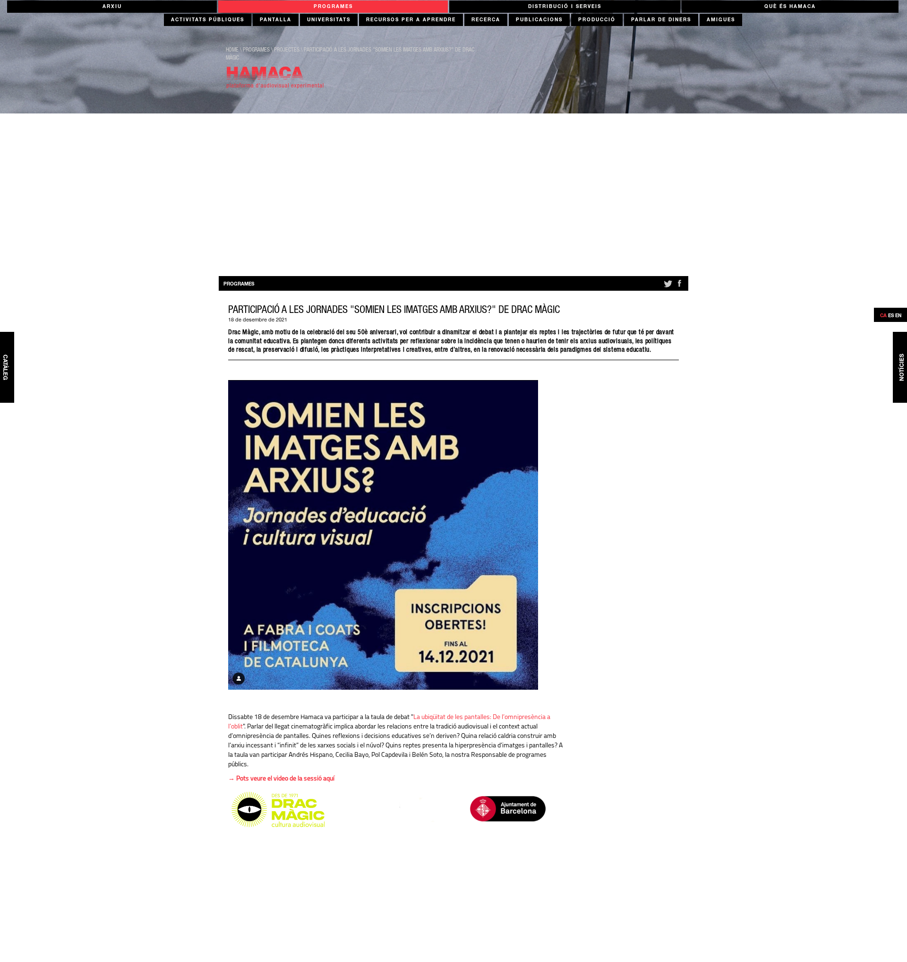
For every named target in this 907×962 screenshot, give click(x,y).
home (232, 50)
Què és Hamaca (790, 7)
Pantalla (275, 20)
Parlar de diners (661, 20)
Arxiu (112, 7)
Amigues (721, 20)
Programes (333, 7)
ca (883, 316)
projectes (286, 50)
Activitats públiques (207, 20)
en (898, 316)
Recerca (485, 20)
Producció (597, 20)
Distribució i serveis (564, 7)
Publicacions (539, 20)
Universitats (329, 20)
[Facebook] (679, 287)
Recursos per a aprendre (411, 20)
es (891, 316)
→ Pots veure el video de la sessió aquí (281, 778)
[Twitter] (667, 287)
